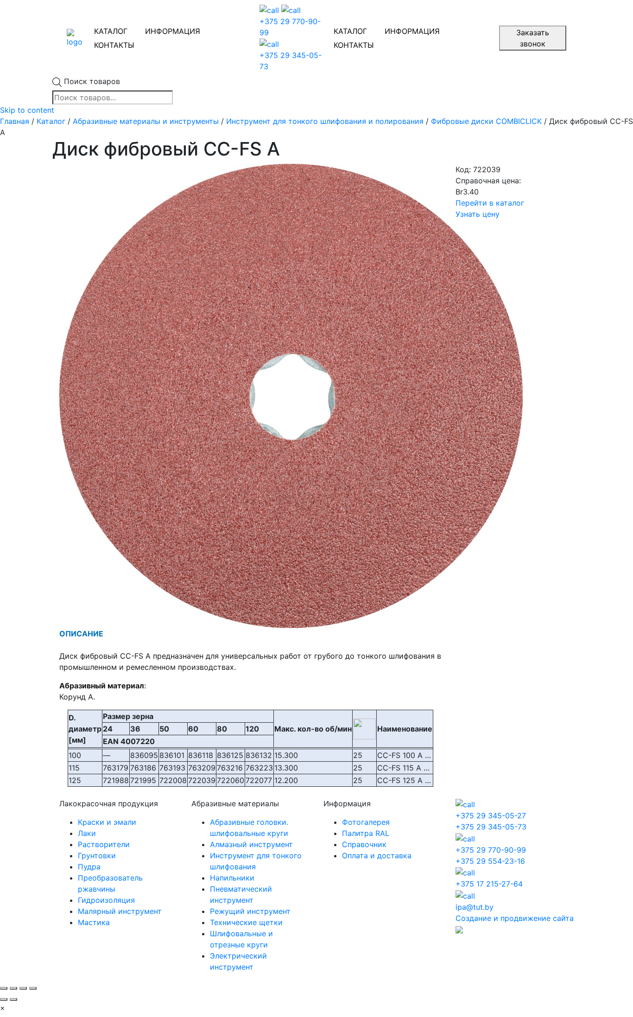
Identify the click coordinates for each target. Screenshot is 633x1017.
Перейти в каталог (490, 202)
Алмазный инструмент (251, 844)
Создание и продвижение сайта (515, 918)
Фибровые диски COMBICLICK (486, 121)
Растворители (104, 844)
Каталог (51, 121)
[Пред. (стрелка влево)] (3, 999)
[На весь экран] (23, 988)
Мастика (94, 922)
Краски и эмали (107, 822)
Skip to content (27, 110)
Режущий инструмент (250, 911)
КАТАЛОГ (110, 31)
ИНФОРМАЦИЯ (172, 31)
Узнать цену (478, 214)
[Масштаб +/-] (33, 988)
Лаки (87, 833)
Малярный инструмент (120, 911)
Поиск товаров (92, 81)
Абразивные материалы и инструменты (146, 121)
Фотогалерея (366, 822)
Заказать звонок (532, 38)
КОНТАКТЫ (114, 45)
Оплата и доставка (376, 855)
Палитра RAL (365, 833)
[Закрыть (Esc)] (3, 988)
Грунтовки (97, 855)
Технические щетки (246, 922)
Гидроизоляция (106, 900)
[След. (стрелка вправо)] (13, 999)
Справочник (364, 844)
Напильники (232, 877)
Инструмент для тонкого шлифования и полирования (325, 121)
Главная (14, 121)
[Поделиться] (13, 988)
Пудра (89, 866)
